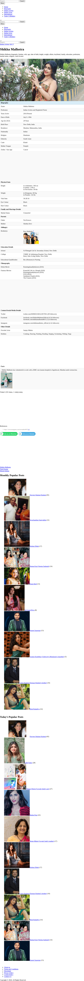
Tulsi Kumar (4, 469)
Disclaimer (7, 971)
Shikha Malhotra (5, 467)
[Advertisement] (42, 166)
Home (6, 7)
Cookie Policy (8, 975)
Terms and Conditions (11, 969)
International (8, 14)
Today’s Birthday (9, 16)
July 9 (12, 44)
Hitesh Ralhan (4, 471)
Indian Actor (8, 12)
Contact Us (7, 976)
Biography (7, 9)
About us (7, 967)
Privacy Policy (9, 973)
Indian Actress (8, 10)
